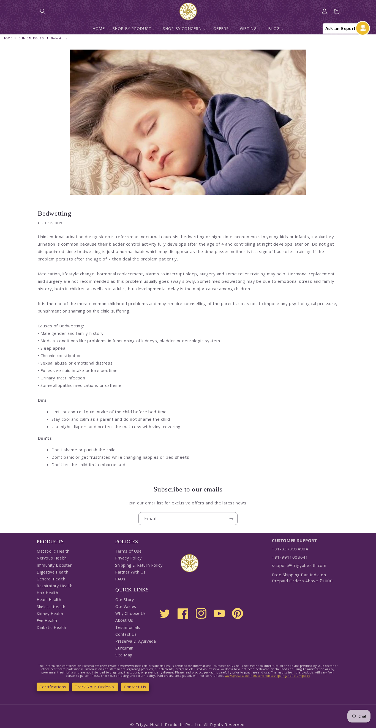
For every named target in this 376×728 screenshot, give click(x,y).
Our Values (125, 606)
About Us (124, 620)
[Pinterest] (237, 613)
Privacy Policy (128, 558)
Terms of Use (128, 551)
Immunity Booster (54, 565)
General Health (51, 579)
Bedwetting (59, 38)
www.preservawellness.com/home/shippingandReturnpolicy (267, 676)
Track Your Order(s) (95, 686)
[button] (43, 11)
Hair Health (47, 592)
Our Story (124, 599)
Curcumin (124, 648)
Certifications (52, 686)
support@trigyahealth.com (299, 565)
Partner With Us (130, 572)
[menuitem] (98, 28)
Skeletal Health (51, 606)
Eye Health (47, 620)
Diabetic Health (51, 627)
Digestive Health (53, 572)
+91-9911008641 (290, 557)
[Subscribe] (231, 518)
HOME (7, 38)
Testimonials (127, 627)
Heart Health (49, 599)
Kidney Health (50, 613)
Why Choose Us (130, 613)
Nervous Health (52, 558)
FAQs (120, 579)
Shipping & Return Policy (138, 565)
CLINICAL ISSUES (30, 38)
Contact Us (126, 634)
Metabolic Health (53, 551)
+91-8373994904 (290, 549)
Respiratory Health (55, 585)
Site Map (123, 655)
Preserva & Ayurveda (135, 641)
